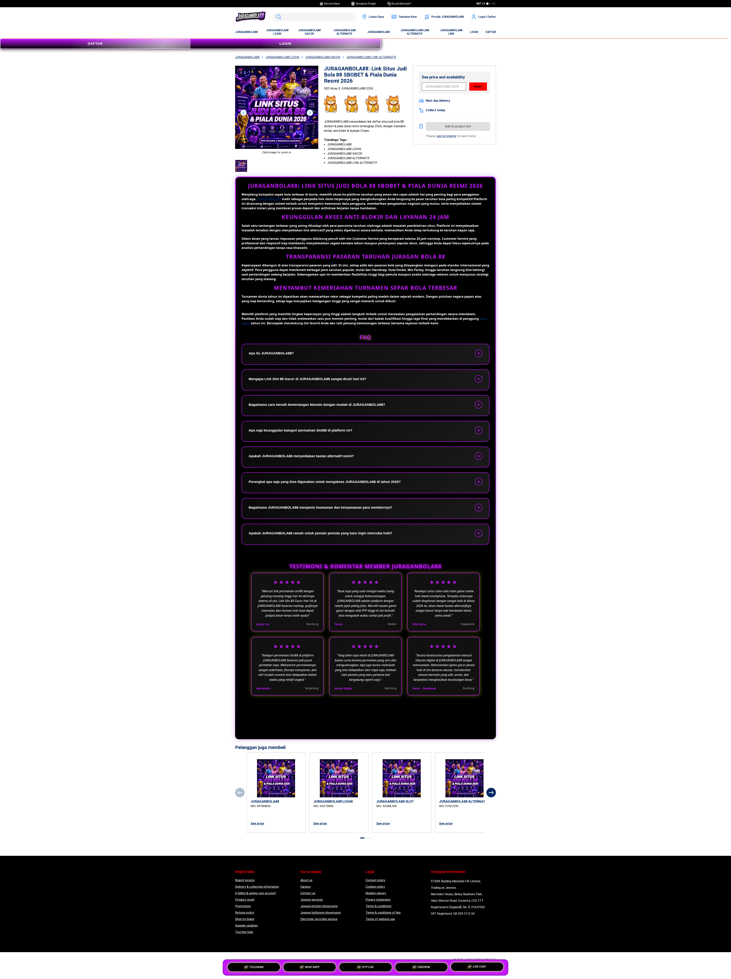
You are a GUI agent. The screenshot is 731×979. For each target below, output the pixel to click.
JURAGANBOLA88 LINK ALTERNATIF (414, 32)
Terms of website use (380, 919)
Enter (478, 86)
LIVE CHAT (479, 967)
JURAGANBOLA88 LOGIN (277, 32)
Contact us (307, 893)
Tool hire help (244, 932)
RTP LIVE (368, 965)
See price (257, 823)
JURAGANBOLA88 (246, 32)
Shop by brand (244, 919)
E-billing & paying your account (255, 893)
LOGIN (474, 32)
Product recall (244, 899)
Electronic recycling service (319, 919)
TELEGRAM (256, 965)
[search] (314, 17)
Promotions (243, 906)
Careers (305, 887)
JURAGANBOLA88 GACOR (309, 32)
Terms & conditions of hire (383, 912)
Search (278, 17)
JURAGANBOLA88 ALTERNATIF (344, 32)
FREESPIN (424, 965)
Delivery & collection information (257, 887)
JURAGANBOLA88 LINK (451, 32)
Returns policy (244, 912)
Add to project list (458, 126)
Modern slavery (376, 893)
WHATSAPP (312, 965)
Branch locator (245, 880)
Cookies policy (375, 887)
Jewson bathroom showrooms (320, 912)
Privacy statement (378, 899)
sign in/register (446, 136)
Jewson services (311, 899)
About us (306, 880)
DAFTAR (491, 32)
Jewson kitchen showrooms (319, 906)
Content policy (375, 880)
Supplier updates (246, 925)
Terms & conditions (378, 906)
